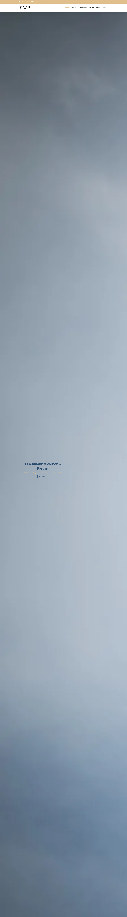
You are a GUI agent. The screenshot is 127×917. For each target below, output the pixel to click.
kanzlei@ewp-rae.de (38, 1)
